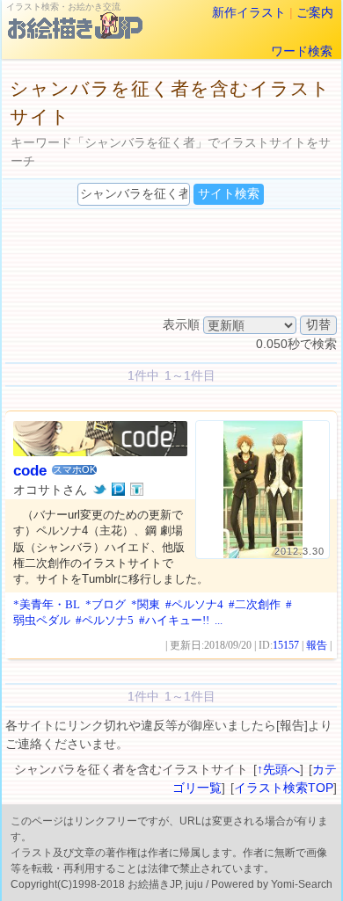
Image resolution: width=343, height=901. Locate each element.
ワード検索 (301, 51)
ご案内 (314, 12)
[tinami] (137, 490)
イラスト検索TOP (283, 788)
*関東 (145, 604)
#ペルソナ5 (105, 620)
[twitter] (100, 490)
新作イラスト (249, 12)
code (30, 470)
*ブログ (105, 604)
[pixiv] (118, 490)
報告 (316, 645)
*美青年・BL (46, 604)
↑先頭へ (278, 769)
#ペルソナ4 (194, 604)
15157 (286, 645)
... (219, 620)
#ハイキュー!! (174, 620)
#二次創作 (255, 604)
